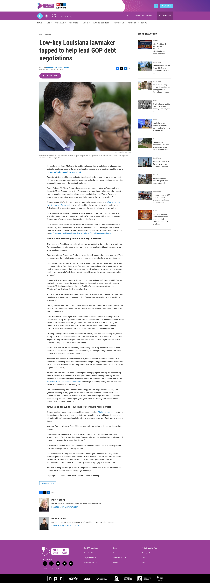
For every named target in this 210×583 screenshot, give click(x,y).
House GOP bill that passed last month (64, 381)
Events (115, 548)
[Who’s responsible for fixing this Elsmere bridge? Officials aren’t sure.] (145, 66)
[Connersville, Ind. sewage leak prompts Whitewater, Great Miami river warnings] (145, 143)
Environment (157, 139)
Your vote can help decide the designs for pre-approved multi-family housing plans (161, 88)
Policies (115, 562)
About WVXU (88, 553)
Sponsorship (133, 23)
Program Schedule (90, 558)
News (39, 23)
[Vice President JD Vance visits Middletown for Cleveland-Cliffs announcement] (145, 44)
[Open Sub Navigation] (44, 23)
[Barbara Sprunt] (44, 523)
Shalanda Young (105, 412)
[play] (40, 16)
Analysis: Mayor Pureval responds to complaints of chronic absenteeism (161, 127)
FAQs (143, 558)
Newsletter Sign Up (90, 562)
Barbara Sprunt (63, 67)
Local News (157, 62)
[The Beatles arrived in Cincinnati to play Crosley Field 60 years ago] (145, 104)
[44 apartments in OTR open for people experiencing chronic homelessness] (145, 195)
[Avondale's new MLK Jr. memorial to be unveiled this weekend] (145, 162)
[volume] (46, 15)
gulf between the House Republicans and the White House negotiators (80, 233)
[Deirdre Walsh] (44, 505)
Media (155, 101)
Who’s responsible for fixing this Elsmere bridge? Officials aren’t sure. (161, 69)
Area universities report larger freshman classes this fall (162, 180)
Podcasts (73, 23)
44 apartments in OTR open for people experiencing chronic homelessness (161, 198)
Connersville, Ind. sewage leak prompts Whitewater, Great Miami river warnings (161, 146)
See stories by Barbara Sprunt (65, 525)
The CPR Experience (91, 548)
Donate (167, 6)
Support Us (119, 23)
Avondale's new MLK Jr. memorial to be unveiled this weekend (161, 164)
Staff (143, 562)
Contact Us (116, 553)
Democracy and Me (119, 558)
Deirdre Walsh (51, 67)
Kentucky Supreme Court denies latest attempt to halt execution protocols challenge (160, 219)
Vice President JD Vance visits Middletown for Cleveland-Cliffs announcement (160, 49)
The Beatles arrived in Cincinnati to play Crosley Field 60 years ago (161, 107)
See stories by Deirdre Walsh (64, 506)
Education (156, 175)
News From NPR (45, 34)
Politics (155, 41)
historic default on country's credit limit (64, 171)
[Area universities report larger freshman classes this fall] (145, 179)
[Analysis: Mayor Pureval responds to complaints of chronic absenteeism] (145, 123)
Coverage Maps (147, 553)
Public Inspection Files (149, 548)
